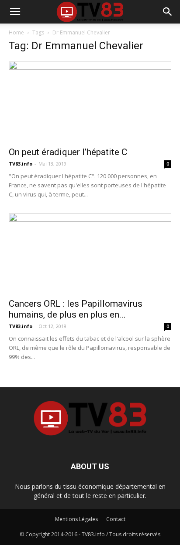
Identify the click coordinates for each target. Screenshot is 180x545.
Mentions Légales (76, 519)
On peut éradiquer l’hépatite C (68, 152)
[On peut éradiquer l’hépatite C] (90, 101)
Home (16, 32)
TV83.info (20, 163)
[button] (168, 12)
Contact (115, 519)
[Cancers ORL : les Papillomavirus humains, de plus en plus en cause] (90, 253)
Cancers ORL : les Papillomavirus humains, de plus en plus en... (75, 309)
